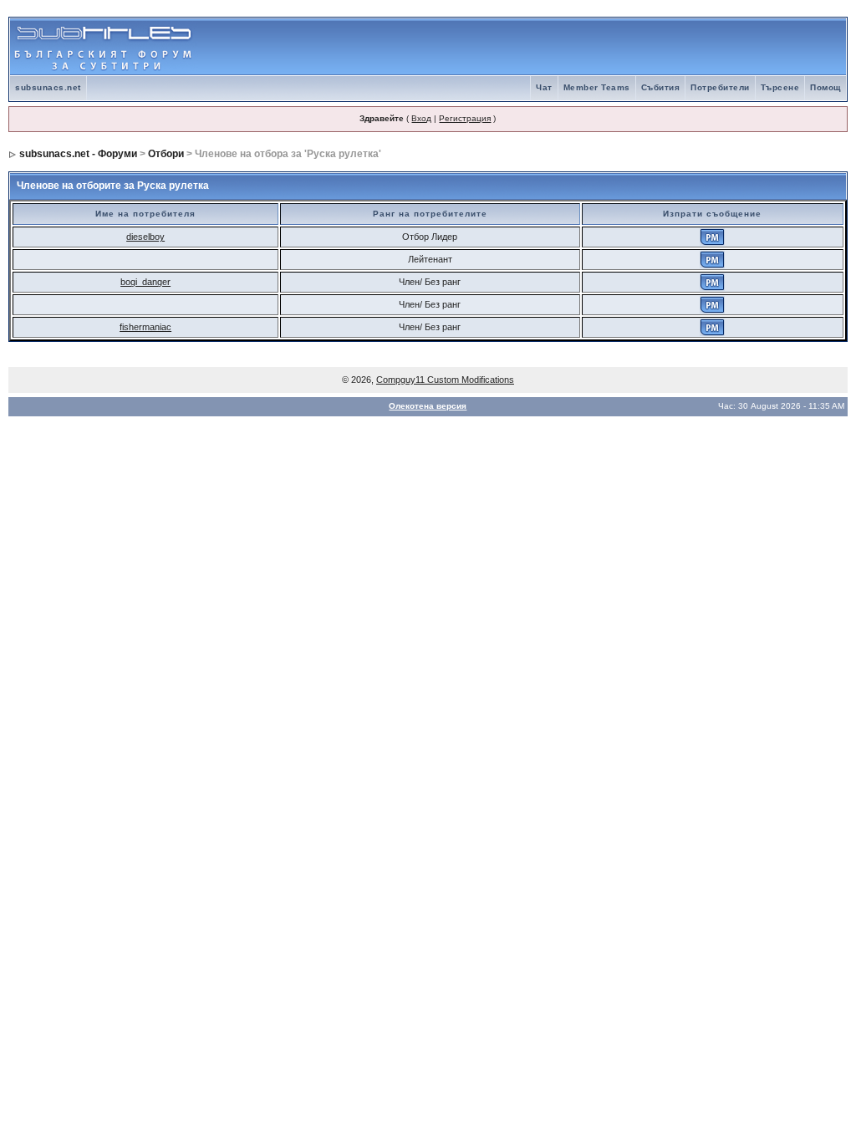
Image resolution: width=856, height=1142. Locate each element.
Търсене (780, 87)
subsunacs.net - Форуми (78, 154)
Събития (660, 87)
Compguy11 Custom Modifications (445, 380)
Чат (544, 87)
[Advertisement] (650, 47)
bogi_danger (145, 282)
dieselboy (145, 237)
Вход (421, 118)
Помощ (825, 87)
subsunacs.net (48, 87)
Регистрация (465, 118)
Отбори (166, 154)
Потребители (720, 87)
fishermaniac (145, 327)
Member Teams (596, 87)
